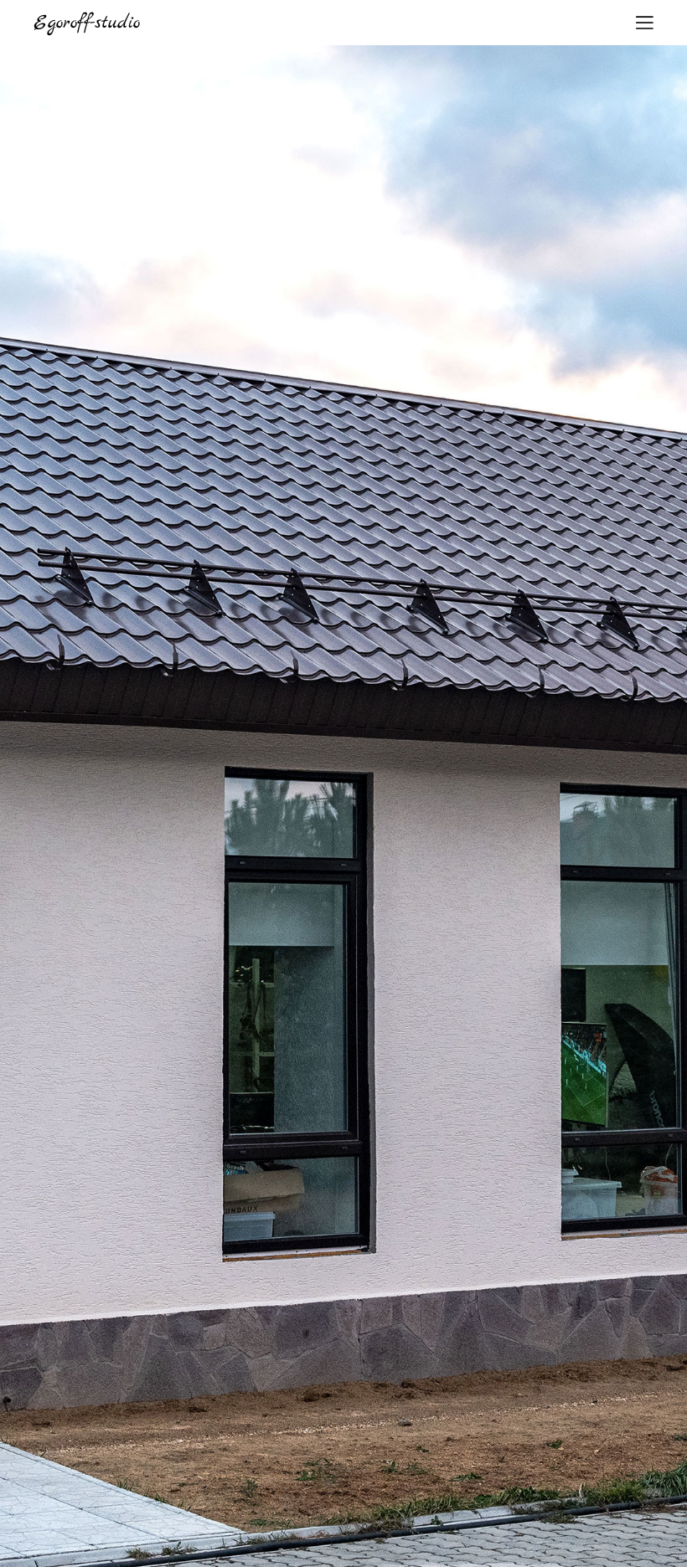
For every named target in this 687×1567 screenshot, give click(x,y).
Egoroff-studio (87, 23)
